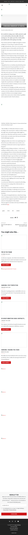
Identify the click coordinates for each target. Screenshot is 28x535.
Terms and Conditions (14, 528)
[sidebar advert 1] (14, 378)
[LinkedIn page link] (9, 521)
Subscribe (14, 514)
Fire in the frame (6, 252)
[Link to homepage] (14, 5)
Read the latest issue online (14, 1)
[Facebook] (17, 217)
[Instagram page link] (12, 521)
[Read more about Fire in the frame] (14, 242)
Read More (5, 264)
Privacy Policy (5, 509)
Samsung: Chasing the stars (10, 350)
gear (3, 210)
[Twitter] (15, 217)
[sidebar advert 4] (14, 463)
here (8, 204)
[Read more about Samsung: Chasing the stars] (14, 340)
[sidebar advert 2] (14, 402)
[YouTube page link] (18, 521)
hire (8, 210)
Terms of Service (13, 509)
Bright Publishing (17, 524)
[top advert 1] (14, 11)
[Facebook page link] (15, 521)
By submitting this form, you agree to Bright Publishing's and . (13, 509)
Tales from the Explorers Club (6, 225)
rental (17, 210)
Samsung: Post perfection (9, 285)
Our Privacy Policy (13, 526)
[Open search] (26, 5)
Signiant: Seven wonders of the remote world (21, 225)
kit (13, 210)
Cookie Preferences (14, 529)
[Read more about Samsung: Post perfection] (14, 275)
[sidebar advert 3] (14, 425)
